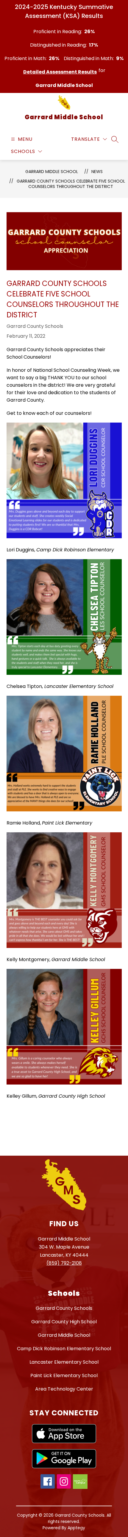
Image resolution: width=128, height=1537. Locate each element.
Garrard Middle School (51, 172)
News (97, 172)
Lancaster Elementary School (64, 1362)
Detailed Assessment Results (60, 71)
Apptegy (76, 1528)
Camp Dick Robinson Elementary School (64, 1348)
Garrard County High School (64, 1321)
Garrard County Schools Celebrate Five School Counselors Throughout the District (71, 183)
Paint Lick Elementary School (64, 1375)
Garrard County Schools (64, 1308)
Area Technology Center (64, 1388)
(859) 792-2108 (64, 1263)
